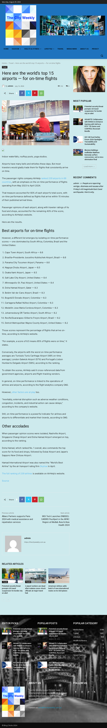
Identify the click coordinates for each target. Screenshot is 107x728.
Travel (11, 63)
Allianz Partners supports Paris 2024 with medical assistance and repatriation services (17, 519)
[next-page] (8, 600)
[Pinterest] (35, 93)
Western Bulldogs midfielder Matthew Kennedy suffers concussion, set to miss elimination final (94, 155)
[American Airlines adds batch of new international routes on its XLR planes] (58, 575)
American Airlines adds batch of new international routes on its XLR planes (58, 588)
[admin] (4, 86)
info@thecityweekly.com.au (50, 707)
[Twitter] (28, 93)
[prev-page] (3, 600)
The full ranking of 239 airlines (17, 473)
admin (10, 86)
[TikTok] (88, 691)
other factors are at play (23, 392)
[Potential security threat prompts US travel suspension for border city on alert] (12, 575)
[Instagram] (82, 691)
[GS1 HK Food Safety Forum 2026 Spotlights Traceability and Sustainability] (78, 139)
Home (4, 63)
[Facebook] (22, 93)
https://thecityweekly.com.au (34, 542)
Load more (88, 166)
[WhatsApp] (41, 93)
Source (5, 480)
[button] (102, 55)
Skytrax (43, 466)
